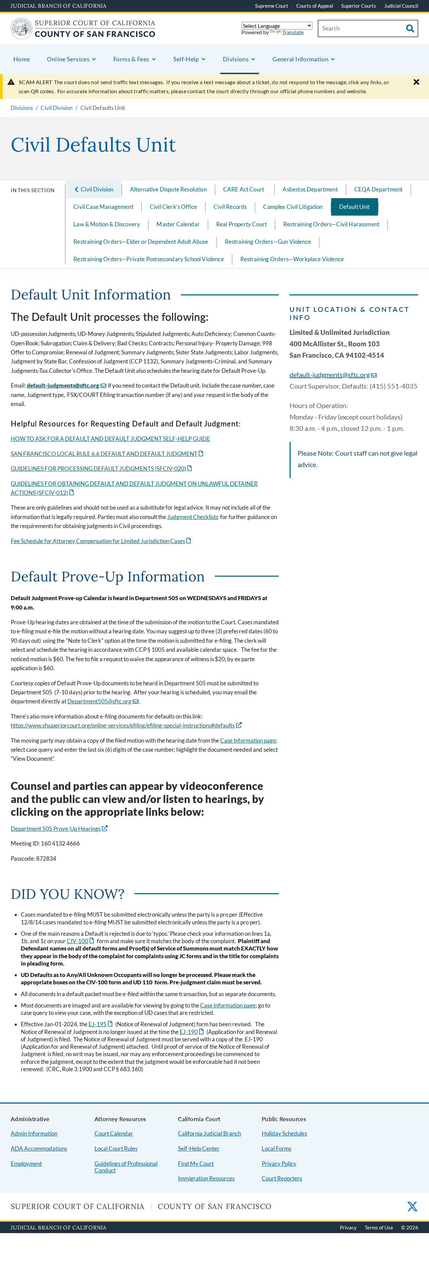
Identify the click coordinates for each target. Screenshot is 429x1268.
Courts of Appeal (314, 6)
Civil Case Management (103, 206)
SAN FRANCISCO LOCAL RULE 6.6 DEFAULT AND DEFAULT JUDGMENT (107, 453)
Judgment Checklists (192, 516)
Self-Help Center (199, 1148)
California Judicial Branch (209, 1133)
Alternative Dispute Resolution (168, 189)
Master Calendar (178, 224)
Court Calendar (114, 1133)
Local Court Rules (116, 1148)
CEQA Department (378, 189)
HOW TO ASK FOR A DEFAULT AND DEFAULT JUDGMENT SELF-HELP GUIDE (110, 438)
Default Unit (354, 206)
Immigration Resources (206, 1178)
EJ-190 (192, 1031)
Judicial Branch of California (59, 5)
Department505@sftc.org (99, 701)
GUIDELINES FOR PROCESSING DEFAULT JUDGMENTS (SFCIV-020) (102, 468)
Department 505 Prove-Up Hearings (56, 828)
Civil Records (230, 206)
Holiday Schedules (284, 1133)
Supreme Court (271, 6)
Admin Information (34, 1133)
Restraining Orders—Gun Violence (268, 241)
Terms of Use (379, 1227)
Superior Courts (358, 6)
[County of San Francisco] (83, 35)
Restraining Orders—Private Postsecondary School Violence (148, 259)
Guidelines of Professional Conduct (126, 1167)
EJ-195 (101, 1024)
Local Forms (276, 1148)
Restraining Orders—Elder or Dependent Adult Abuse (140, 241)
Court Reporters (282, 1178)
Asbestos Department (310, 189)
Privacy (348, 1227)
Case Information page (248, 740)
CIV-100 (81, 940)
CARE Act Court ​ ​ (244, 189)
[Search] (410, 28)
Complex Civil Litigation (292, 206)
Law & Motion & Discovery (106, 224)
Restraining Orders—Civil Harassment (331, 224)
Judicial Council (401, 6)
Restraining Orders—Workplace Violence (292, 259)
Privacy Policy (279, 1163)
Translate (293, 32)
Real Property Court (241, 224)
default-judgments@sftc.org (63, 385)
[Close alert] (416, 82)
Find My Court (196, 1163)
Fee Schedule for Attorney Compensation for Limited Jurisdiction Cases (101, 540)
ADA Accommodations (39, 1148)
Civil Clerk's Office (173, 206)
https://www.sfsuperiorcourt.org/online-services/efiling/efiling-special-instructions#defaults (123, 725)
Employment (26, 1163)
